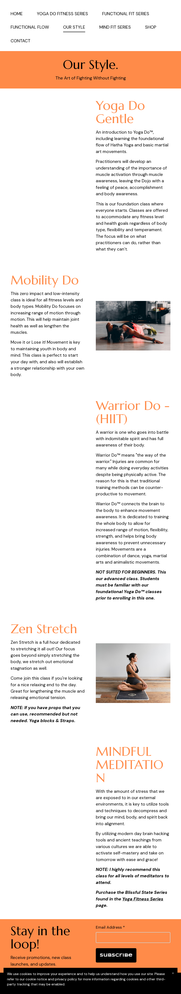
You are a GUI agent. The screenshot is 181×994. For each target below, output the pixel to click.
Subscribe (116, 955)
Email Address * (110, 927)
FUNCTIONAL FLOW (30, 27)
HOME (17, 14)
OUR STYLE (74, 27)
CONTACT (20, 41)
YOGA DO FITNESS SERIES (62, 14)
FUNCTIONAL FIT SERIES (125, 14)
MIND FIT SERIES (115, 27)
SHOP (150, 27)
